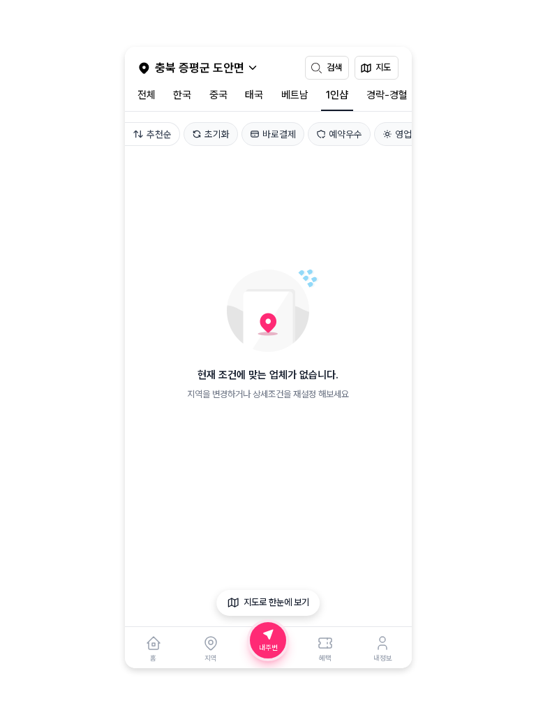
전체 (146, 95)
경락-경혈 (387, 95)
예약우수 (345, 134)
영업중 (407, 134)
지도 (383, 67)
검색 (334, 67)
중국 (218, 95)
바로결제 (279, 134)
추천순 (159, 134)
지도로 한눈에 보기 (276, 602)
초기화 (217, 134)
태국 (254, 95)
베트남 (294, 95)
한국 (182, 95)
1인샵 (337, 95)
